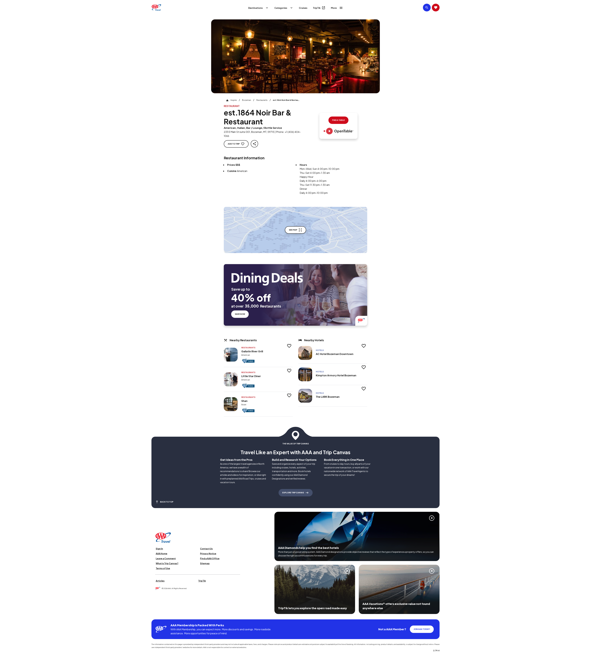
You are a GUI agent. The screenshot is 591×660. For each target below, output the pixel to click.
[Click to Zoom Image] (295, 56)
